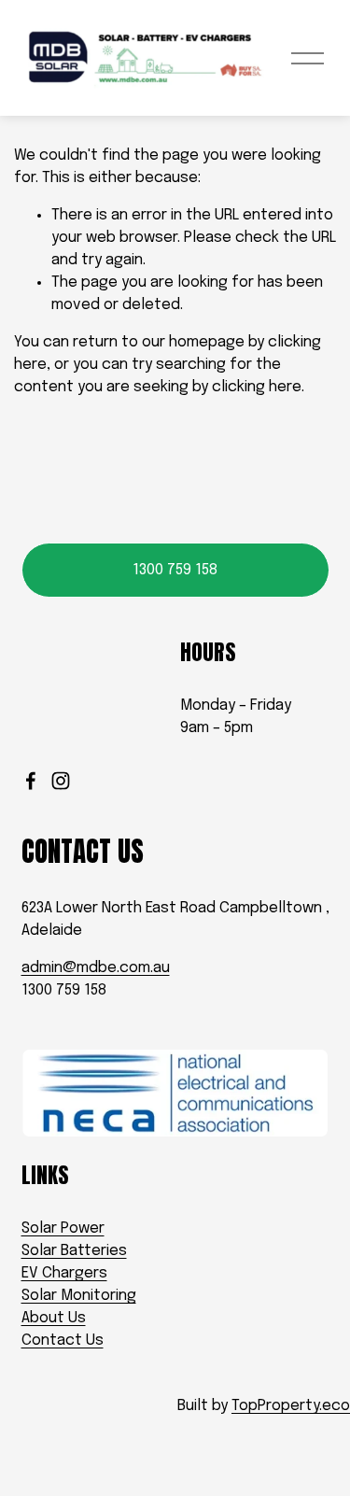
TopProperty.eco (290, 1406)
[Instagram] (60, 780)
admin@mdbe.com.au (95, 968)
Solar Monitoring (78, 1296)
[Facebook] (30, 780)
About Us (53, 1318)
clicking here (256, 387)
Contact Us (62, 1340)
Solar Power (63, 1228)
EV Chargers (64, 1273)
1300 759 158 (175, 570)
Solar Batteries (74, 1251)
